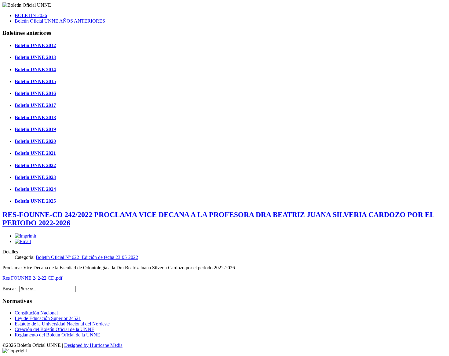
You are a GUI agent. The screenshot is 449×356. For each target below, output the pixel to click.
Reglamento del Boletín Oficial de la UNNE (57, 334)
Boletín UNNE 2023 (35, 177)
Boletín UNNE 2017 (35, 105)
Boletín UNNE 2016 (35, 93)
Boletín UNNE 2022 (35, 165)
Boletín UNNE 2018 (35, 117)
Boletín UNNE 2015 (35, 81)
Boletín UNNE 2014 (35, 69)
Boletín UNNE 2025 (35, 201)
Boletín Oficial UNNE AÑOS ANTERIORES (60, 21)
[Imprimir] (25, 235)
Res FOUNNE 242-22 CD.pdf (32, 278)
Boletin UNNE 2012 (35, 45)
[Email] (23, 241)
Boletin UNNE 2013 (35, 57)
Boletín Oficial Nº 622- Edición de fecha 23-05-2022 (87, 257)
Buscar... (10, 288)
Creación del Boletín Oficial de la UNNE (54, 329)
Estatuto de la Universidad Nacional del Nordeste (62, 323)
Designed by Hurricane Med (91, 345)
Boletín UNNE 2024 (35, 189)
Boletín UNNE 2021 (35, 153)
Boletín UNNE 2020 (35, 141)
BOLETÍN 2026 (31, 15)
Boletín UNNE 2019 (35, 129)
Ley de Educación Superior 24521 (48, 318)
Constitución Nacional (36, 312)
